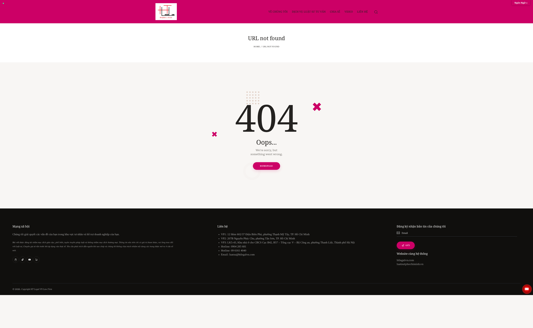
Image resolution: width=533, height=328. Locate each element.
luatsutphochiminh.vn (410, 264)
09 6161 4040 (238, 250)
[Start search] (376, 12)
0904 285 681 (238, 246)
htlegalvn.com (405, 260)
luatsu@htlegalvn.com (242, 254)
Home (257, 47)
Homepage (266, 166)
